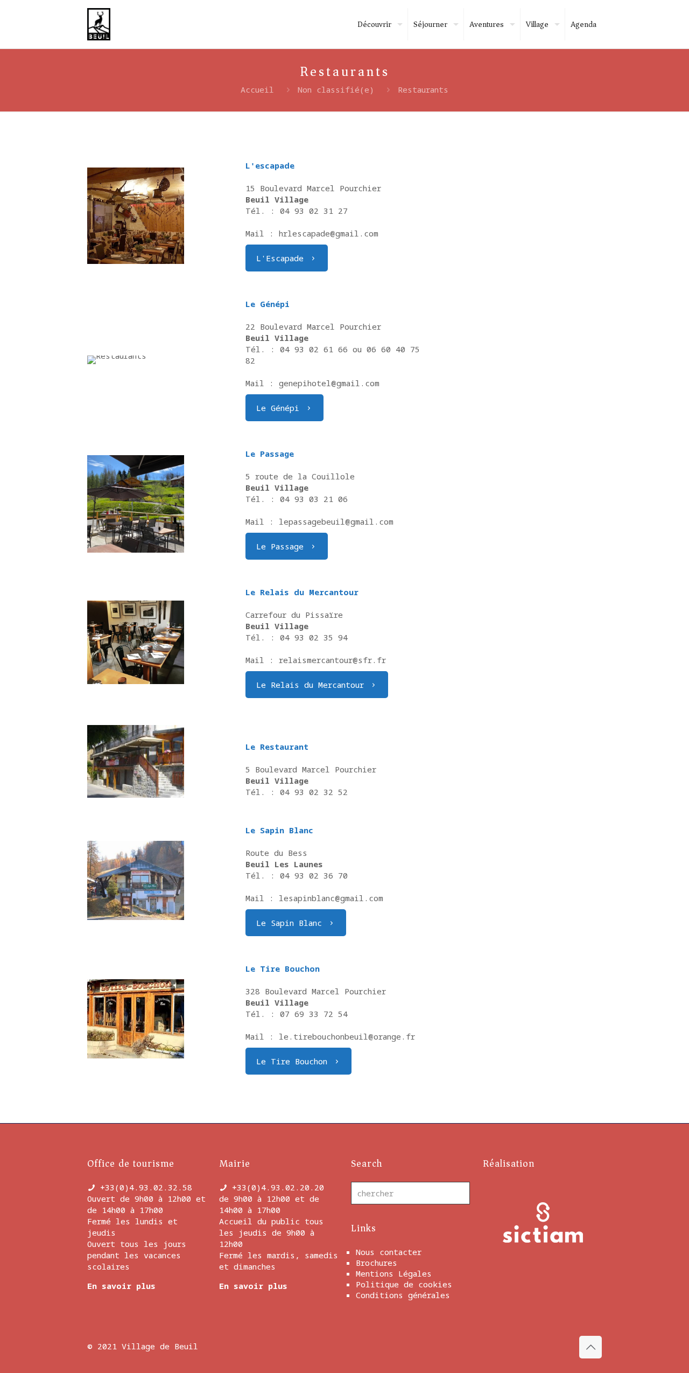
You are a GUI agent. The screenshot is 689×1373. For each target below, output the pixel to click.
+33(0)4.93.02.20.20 (278, 1187)
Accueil (257, 89)
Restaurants (423, 89)
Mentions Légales (394, 1273)
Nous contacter (388, 1251)
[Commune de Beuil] (98, 24)
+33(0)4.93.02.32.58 (146, 1187)
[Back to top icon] (590, 1347)
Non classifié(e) (336, 89)
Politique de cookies (404, 1284)
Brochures (376, 1262)
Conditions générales (403, 1295)
